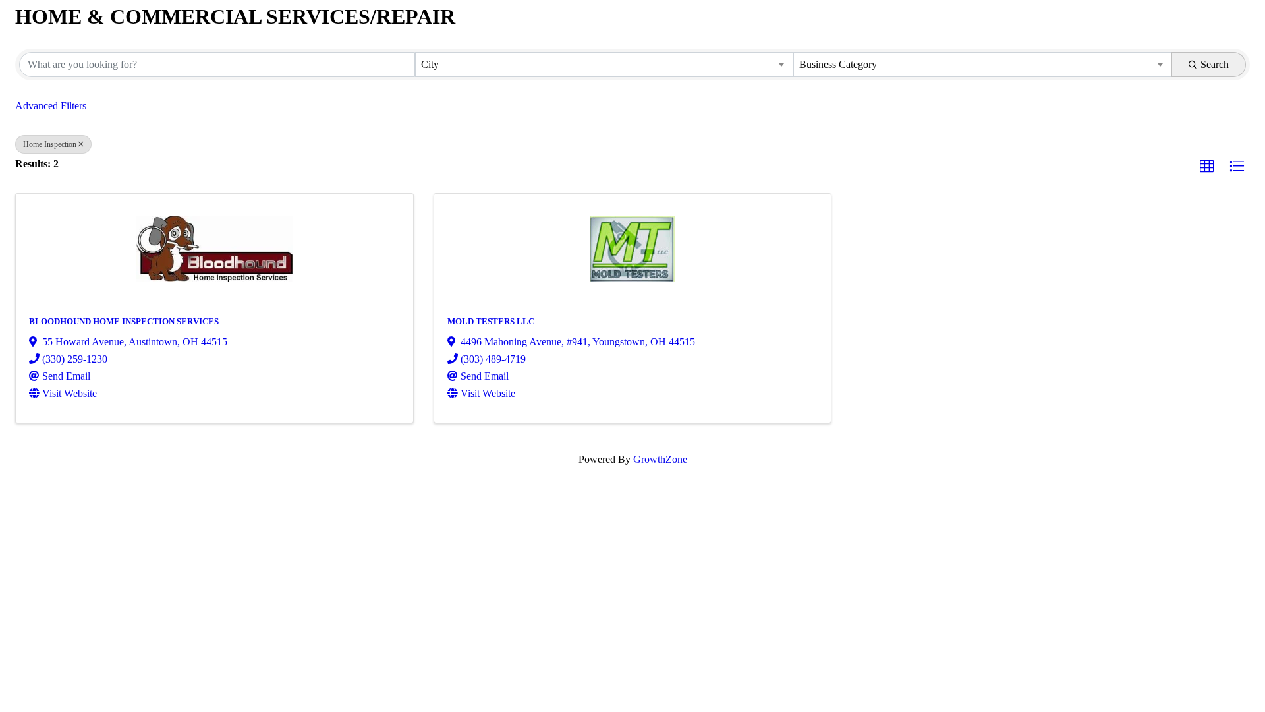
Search (1214, 64)
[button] (1207, 167)
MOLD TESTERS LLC (490, 321)
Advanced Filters (50, 105)
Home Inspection (49, 144)
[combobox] (604, 64)
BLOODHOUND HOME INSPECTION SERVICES (124, 321)
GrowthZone (660, 459)
